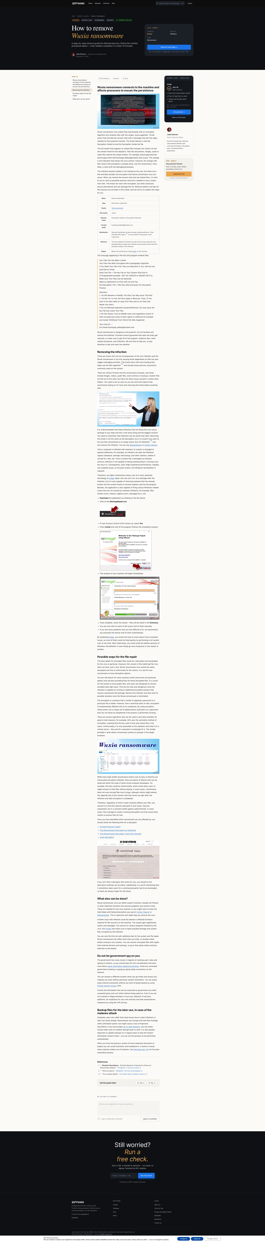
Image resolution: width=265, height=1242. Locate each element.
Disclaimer (157, 1215)
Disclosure (157, 1219)
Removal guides (83, 16)
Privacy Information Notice (162, 1212)
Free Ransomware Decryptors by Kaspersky (118, 830)
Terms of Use (158, 1208)
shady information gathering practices (123, 966)
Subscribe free (178, 174)
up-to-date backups (131, 1027)
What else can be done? (81, 99)
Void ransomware (117, 208)
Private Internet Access (107, 986)
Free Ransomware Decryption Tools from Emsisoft (120, 834)
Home (73, 16)
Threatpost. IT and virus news (128, 1068)
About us (157, 1205)
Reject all (197, 1239)
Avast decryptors (107, 837)
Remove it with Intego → (169, 47)
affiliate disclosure (106, 1234)
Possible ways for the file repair (82, 94)
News (90, 3)
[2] (122, 364)
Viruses (115, 1205)
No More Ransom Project (110, 827)
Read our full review (179, 117)
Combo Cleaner (150, 445)
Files (113, 3)
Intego (134, 251)
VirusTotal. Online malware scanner (132, 1074)
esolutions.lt (85, 1214)
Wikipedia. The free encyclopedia (128, 1071)
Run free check (146, 1176)
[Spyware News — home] (78, 3)
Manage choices (212, 1239)
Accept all (183, 1239)
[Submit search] (157, 3)
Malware (98, 3)
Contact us (157, 1223)
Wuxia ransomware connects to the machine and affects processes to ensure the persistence (82, 83)
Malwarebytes (136, 445)
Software (106, 3)
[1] (126, 233)
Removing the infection (81, 90)
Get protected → (179, 112)
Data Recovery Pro (141, 1049)
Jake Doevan (81, 54)
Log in (190, 3)
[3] (151, 440)
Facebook (75, 1217)
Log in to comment (150, 1119)
